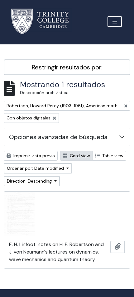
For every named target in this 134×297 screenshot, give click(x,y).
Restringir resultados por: (67, 67)
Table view (112, 156)
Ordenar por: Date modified (36, 168)
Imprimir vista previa (33, 156)
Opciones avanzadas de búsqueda (58, 137)
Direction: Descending (30, 181)
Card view (79, 156)
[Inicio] (44, 21)
